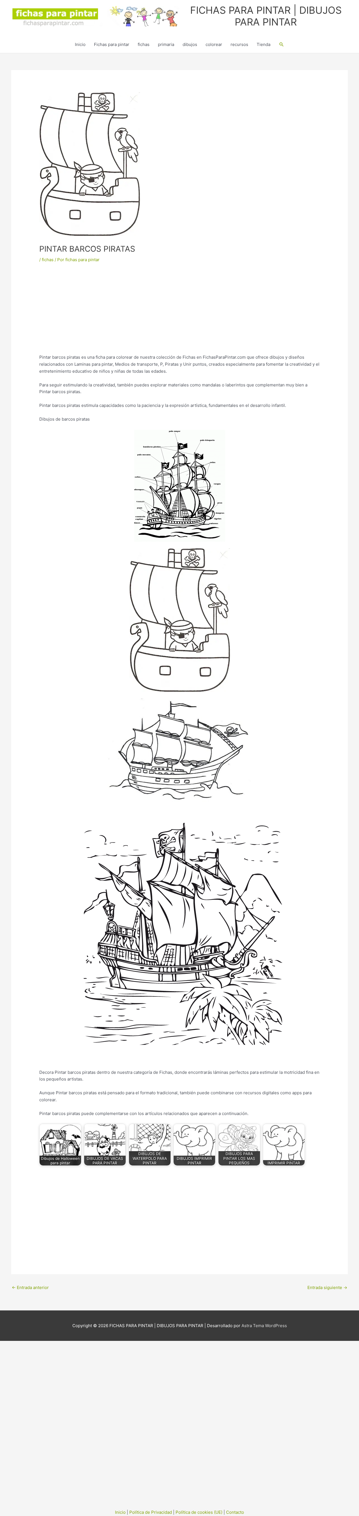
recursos (239, 44)
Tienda (263, 44)
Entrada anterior (30, 1287)
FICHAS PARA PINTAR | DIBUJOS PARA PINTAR (266, 16)
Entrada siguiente (327, 1287)
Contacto (235, 1512)
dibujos (190, 44)
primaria (166, 44)
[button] (281, 44)
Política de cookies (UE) (199, 1512)
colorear (214, 44)
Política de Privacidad (150, 1512)
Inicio (80, 44)
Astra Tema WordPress (264, 1325)
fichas (143, 44)
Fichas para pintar (111, 44)
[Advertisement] (179, 312)
